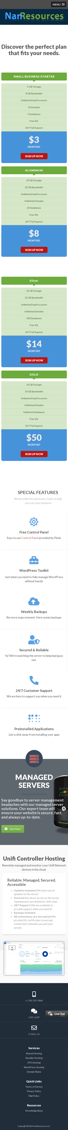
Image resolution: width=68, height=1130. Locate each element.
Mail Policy (34, 1095)
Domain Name (34, 1071)
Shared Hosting (34, 1053)
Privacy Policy (34, 1091)
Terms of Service (34, 1086)
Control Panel (29, 538)
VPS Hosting (34, 1062)
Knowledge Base (34, 1110)
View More (15, 828)
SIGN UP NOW (34, 156)
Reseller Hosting (34, 1057)
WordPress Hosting (34, 1067)
